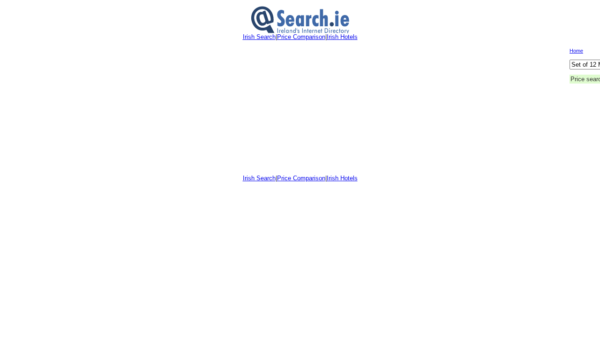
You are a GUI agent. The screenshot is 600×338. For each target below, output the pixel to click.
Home (576, 51)
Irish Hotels (342, 36)
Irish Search (259, 36)
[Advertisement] (286, 107)
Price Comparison (301, 36)
